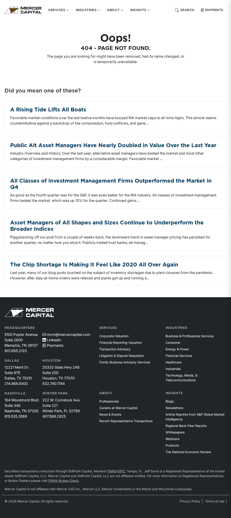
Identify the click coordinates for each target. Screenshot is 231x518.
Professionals (109, 401)
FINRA (112, 471)
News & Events (110, 414)
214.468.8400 (16, 383)
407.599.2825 (54, 416)
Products (172, 445)
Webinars (172, 439)
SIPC (121, 471)
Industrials (173, 369)
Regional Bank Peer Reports (186, 426)
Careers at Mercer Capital (118, 408)
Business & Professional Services (190, 336)
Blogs (170, 401)
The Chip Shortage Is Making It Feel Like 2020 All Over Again (94, 265)
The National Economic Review (188, 452)
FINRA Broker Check (63, 481)
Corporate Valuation (114, 336)
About (105, 393)
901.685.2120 (16, 350)
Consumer (173, 342)
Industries (176, 328)
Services (108, 328)
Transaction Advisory (114, 349)
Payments (214, 10)
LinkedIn (54, 340)
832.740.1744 (53, 383)
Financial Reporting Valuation (120, 342)
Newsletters (174, 408)
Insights (174, 393)
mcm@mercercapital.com (68, 334)
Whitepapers (175, 432)
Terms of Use (214, 501)
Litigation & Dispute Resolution (121, 356)
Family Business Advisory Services (124, 362)
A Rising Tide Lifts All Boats (48, 110)
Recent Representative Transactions (125, 421)
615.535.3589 (16, 416)
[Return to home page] (23, 10)
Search (187, 10)
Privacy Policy (190, 501)
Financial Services (179, 356)
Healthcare (174, 362)
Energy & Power (177, 349)
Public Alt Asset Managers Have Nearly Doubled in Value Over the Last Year (113, 145)
